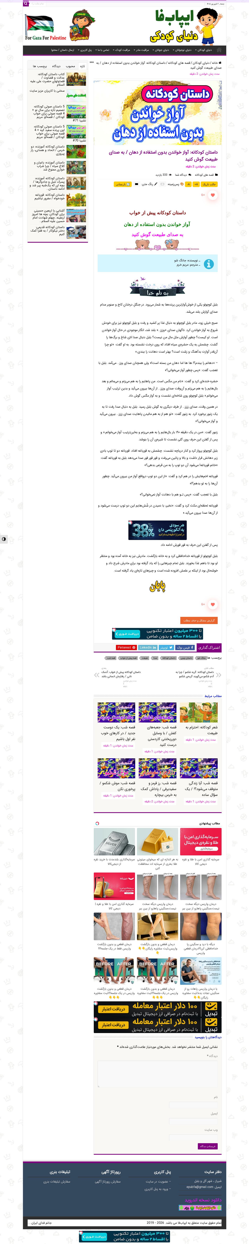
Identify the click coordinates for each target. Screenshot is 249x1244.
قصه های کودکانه (179, 63)
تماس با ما (103, 50)
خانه (219, 50)
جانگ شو (202, 658)
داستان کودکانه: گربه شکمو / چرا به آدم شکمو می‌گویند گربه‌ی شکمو (195, 672)
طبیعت (145, 658)
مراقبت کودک (122, 50)
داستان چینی (186, 658)
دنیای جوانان (162, 50)
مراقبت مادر (142, 50)
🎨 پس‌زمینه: (175, 184)
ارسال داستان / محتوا (62, 50)
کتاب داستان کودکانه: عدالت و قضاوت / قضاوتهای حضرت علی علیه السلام (47, 79)
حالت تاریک (209, 184)
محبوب (70, 66)
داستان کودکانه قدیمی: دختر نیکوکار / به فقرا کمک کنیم (48, 231)
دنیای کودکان (205, 50)
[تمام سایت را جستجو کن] (26, 3)
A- (188, 184)
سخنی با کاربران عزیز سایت (47, 90)
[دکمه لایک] (213, 195)
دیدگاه (212, 1056)
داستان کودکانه (169, 658)
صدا (155, 658)
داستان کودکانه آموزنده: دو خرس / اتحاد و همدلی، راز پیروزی (48, 150)
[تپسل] (130, 522)
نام (216, 1097)
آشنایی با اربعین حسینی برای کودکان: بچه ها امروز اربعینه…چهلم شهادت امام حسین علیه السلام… (48, 216)
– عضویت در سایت (158, 1181)
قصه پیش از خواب (128, 658)
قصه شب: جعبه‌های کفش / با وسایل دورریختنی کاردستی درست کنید (161, 736)
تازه (82, 66)
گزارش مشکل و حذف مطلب (199, 620)
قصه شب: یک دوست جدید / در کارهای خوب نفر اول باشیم (118, 733)
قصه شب (111, 658)
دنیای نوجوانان (183, 50)
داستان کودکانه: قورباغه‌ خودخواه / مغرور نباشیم (50, 196)
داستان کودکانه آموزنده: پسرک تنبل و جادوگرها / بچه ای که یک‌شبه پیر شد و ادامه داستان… (47, 183)
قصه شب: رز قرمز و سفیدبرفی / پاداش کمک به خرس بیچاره (158, 789)
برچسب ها (40, 66)
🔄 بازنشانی (123, 184)
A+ (196, 184)
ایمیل (214, 1113)
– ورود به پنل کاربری (158, 1189)
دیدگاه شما (181, 175)
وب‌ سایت (211, 1130)
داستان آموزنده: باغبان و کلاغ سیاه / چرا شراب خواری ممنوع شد (49, 166)
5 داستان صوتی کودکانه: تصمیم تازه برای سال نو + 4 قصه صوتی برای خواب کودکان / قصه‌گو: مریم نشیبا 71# (59, 113)
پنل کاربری (86, 50)
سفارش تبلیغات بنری (56, 1181)
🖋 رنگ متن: (149, 184)
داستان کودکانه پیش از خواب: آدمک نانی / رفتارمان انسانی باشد (121, 672)
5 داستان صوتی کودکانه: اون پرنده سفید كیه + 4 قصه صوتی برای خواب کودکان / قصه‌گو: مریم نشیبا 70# (60, 133)
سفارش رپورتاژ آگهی (108, 1181)
